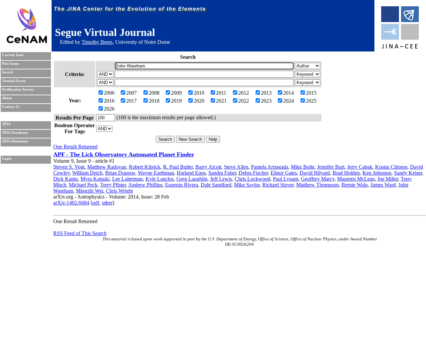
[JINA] (400, 47)
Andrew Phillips (145, 185)
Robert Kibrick (144, 167)
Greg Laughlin (191, 179)
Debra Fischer (253, 173)
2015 (311, 93)
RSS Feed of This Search (79, 233)
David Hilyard (315, 173)
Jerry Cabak (359, 167)
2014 (288, 93)
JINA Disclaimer (15, 141)
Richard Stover (278, 185)
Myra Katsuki (95, 179)
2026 (109, 109)
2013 (266, 93)
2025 (311, 101)
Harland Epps (191, 173)
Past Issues (10, 63)
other (107, 203)
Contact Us (11, 107)
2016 (109, 101)
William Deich (87, 173)
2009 (176, 93)
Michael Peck (83, 185)
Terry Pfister (113, 185)
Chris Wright (119, 191)
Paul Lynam (285, 179)
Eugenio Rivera (181, 185)
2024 (288, 101)
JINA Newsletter (15, 132)
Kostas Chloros (391, 167)
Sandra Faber (222, 173)
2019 (176, 101)
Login (6, 158)
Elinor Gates (284, 173)
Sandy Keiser (408, 173)
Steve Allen (236, 167)
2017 (131, 101)
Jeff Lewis (221, 179)
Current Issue (13, 55)
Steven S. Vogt (69, 167)
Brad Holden (346, 173)
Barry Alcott (208, 167)
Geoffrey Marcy (317, 179)
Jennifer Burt (330, 167)
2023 (266, 101)
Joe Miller (387, 179)
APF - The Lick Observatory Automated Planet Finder (123, 154)
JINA (6, 124)
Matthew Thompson (317, 185)
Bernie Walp (354, 185)
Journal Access (14, 81)
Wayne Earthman (156, 173)
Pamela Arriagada (269, 167)
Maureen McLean (356, 179)
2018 (154, 101)
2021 (221, 101)
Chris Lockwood (252, 179)
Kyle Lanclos (159, 179)
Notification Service (18, 89)
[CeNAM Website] (27, 41)
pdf (95, 203)
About (7, 98)
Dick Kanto (65, 179)
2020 (199, 101)
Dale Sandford (216, 185)
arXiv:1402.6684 (71, 203)
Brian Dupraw (120, 173)
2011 (221, 93)
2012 (243, 93)
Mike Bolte (303, 167)
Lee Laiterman (127, 179)
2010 (199, 93)
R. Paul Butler (178, 167)
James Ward (383, 185)
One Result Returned (75, 146)
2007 (131, 93)
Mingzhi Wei (89, 191)
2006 (109, 93)
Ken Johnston (376, 173)
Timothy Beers (97, 42)
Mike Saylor (247, 185)
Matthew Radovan (106, 167)
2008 (154, 93)
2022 (243, 101)
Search (7, 72)
